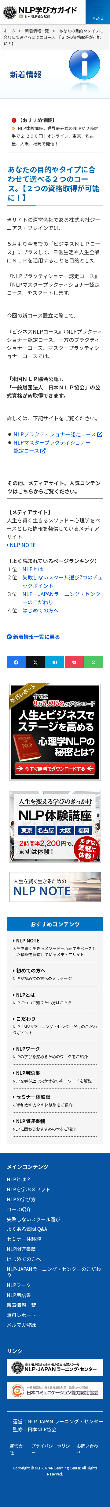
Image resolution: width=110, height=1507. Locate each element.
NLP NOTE (23, 544)
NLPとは (32, 569)
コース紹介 (19, 1209)
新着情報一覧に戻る (36, 636)
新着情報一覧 (21, 1305)
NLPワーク (19, 1285)
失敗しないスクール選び (34, 1219)
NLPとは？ (19, 1179)
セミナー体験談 (24, 1238)
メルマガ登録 (21, 1324)
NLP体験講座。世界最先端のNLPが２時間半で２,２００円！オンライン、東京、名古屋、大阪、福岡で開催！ (55, 135)
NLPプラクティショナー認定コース (57, 434)
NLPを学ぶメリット (28, 1189)
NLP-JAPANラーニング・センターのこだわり (54, 1272)
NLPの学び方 (21, 1199)
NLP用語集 (19, 1295)
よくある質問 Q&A (27, 1228)
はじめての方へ (40, 610)
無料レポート (21, 1315)
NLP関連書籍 (21, 1248)
